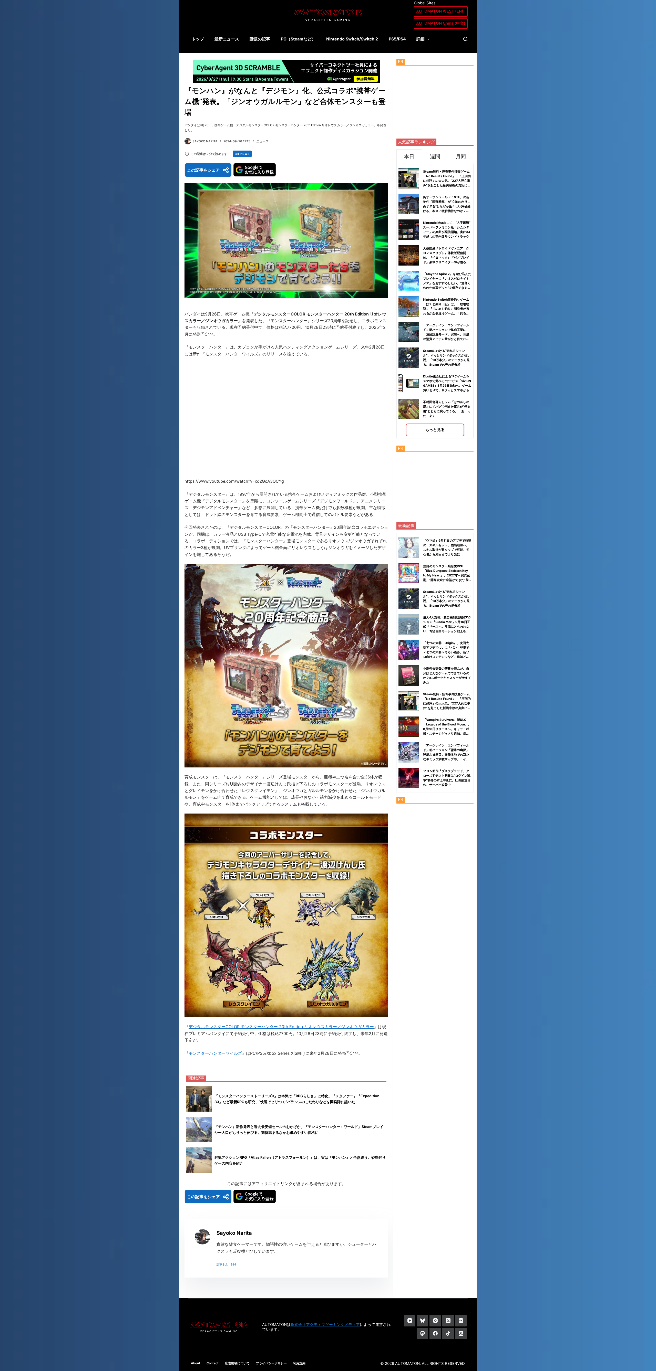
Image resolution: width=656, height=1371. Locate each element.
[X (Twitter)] (448, 1320)
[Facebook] (435, 1333)
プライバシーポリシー (271, 1363)
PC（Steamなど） (298, 38)
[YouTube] (409, 1320)
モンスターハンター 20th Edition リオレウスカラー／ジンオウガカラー (307, 1026)
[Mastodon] (422, 1333)
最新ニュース (226, 38)
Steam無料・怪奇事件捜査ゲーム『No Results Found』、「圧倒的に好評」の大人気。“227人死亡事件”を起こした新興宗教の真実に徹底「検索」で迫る (447, 181)
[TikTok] (448, 1333)
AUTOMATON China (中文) (440, 23)
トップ (198, 38)
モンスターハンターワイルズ (215, 1053)
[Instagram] (435, 1320)
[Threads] (461, 1320)
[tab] (409, 156)
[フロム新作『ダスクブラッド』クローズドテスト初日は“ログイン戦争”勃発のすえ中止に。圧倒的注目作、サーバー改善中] (408, 778)
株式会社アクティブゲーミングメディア (325, 1324)
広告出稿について (237, 1363)
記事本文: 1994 (226, 1264)
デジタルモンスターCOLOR (215, 1026)
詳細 (420, 38)
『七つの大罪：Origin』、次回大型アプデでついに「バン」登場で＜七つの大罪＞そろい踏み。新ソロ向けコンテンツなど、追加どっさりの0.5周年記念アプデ (446, 652)
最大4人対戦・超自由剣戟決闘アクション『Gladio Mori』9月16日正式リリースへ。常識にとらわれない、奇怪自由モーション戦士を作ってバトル (447, 626)
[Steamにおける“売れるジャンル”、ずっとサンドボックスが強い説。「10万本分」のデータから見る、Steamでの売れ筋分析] (408, 598)
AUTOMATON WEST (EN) (439, 11)
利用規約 (299, 1363)
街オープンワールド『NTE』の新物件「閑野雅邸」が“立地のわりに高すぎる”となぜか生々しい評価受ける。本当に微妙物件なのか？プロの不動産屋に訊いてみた (446, 206)
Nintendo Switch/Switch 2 (352, 38)
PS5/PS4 (397, 38)
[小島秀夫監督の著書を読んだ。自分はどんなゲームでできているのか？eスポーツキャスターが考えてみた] (408, 675)
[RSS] (461, 1333)
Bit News (242, 154)
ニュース (262, 141)
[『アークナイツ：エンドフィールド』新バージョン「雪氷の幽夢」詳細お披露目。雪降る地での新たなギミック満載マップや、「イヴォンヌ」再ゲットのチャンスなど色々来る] (408, 752)
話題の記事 (260, 38)
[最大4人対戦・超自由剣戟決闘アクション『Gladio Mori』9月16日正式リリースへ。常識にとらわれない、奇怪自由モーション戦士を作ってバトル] (408, 624)
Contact (213, 1363)
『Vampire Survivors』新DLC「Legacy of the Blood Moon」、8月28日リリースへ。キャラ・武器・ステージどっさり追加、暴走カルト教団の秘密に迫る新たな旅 (447, 729)
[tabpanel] (434, 301)
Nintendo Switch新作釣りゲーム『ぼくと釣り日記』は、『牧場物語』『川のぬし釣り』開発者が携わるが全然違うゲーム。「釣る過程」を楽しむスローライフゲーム (446, 309)
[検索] (465, 39)
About (195, 1363)
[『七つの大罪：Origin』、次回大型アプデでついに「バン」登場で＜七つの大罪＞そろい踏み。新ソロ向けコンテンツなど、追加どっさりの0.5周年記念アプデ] (408, 650)
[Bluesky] (422, 1320)
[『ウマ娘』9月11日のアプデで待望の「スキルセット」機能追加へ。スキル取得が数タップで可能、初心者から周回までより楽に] (408, 547)
